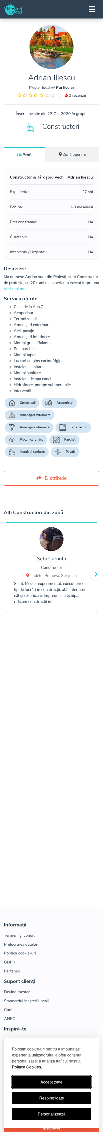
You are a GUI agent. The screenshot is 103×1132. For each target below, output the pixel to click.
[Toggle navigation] (92, 9)
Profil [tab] (27, 155)
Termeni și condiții (20, 935)
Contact (11, 1009)
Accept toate (51, 1082)
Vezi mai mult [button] (16, 289)
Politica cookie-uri (20, 953)
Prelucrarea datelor (21, 944)
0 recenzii (77, 95)
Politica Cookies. (27, 1067)
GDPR (9, 962)
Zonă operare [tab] (74, 154)
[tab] (25, 154)
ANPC (9, 1018)
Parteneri (12, 971)
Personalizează (52, 1114)
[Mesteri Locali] (13, 9)
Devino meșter (17, 992)
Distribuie (55, 478)
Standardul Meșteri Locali (26, 1001)
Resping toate (51, 1098)
